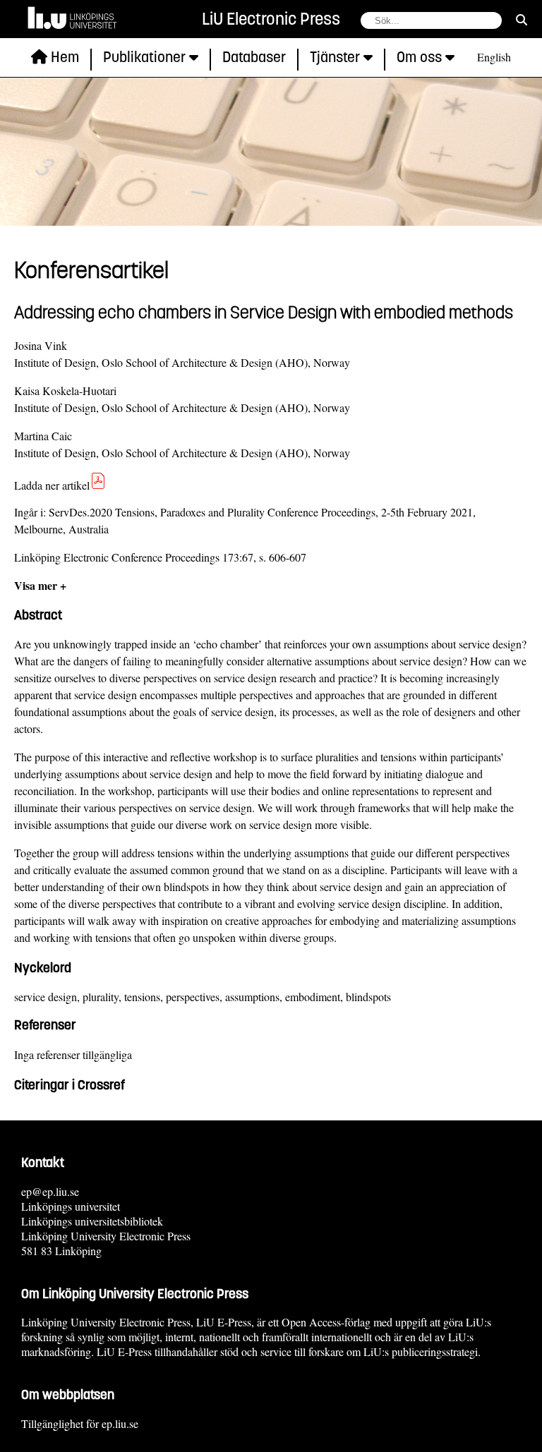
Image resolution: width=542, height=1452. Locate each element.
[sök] (521, 19)
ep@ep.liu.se (50, 1191)
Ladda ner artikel (52, 485)
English (494, 56)
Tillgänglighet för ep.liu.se (79, 1423)
